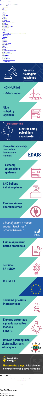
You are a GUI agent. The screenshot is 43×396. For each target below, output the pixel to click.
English (13, 4)
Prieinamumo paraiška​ (2, 391)
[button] (7, 5)
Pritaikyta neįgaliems (2, 4)
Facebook (16, 4)
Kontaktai (6, 4)
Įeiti (0, 0)
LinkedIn (14, 4)
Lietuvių (11, 4)
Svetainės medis (8, 4)
